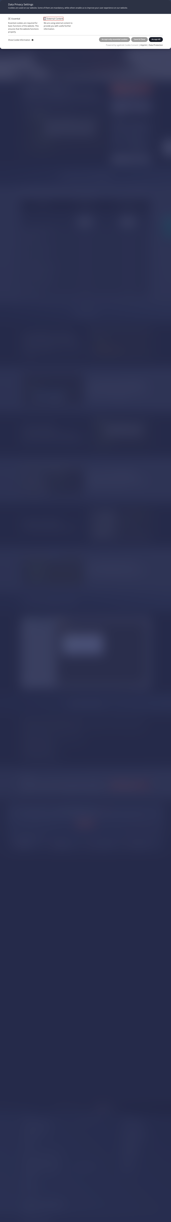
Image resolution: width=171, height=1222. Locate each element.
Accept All (156, 39)
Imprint (143, 45)
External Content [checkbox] (55, 18)
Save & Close (139, 39)
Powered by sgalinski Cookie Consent (122, 45)
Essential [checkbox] (15, 18)
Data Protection (156, 45)
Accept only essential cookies (114, 39)
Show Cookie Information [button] (19, 40)
